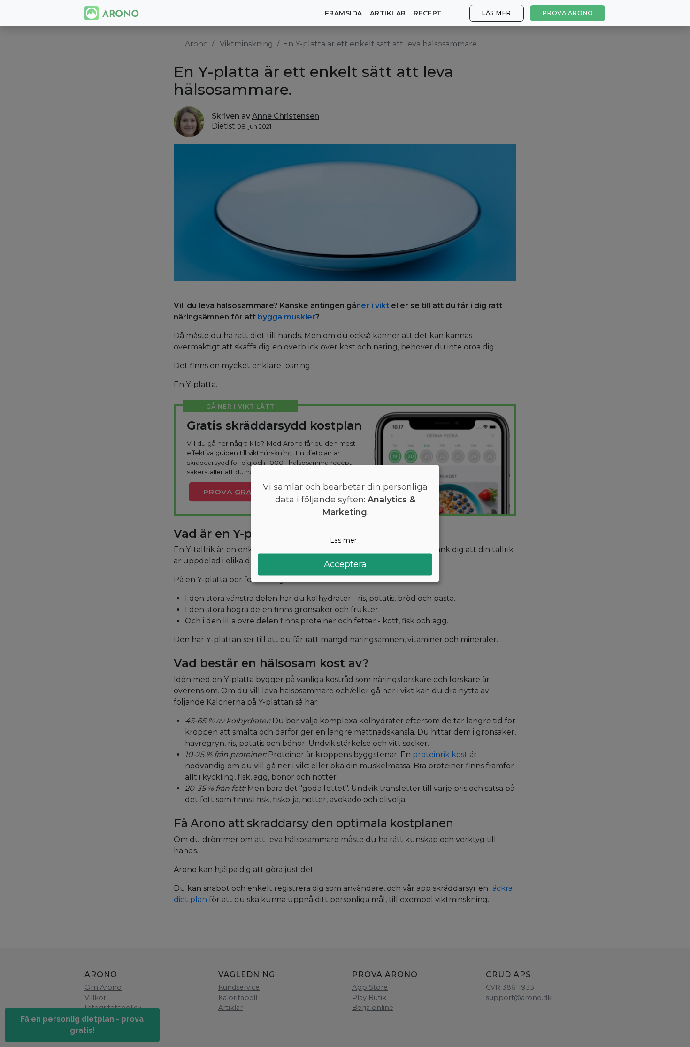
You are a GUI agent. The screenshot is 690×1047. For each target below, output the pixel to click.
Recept (428, 13)
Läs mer (496, 12)
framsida (343, 13)
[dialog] (345, 523)
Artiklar (388, 13)
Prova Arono (567, 12)
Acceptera (345, 564)
